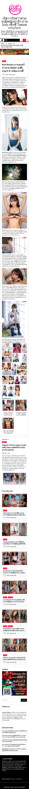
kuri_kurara (23, 342)
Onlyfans (10, 597)
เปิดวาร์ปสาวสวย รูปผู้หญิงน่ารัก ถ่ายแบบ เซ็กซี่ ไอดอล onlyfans (14, 23)
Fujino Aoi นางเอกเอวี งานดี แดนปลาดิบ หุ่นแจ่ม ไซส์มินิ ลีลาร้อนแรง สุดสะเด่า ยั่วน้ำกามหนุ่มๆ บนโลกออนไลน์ (14, 658)
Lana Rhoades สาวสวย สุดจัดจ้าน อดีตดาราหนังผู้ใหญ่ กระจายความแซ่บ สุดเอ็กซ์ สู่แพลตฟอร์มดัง (14, 601)
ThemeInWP (22, 787)
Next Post (4, 439)
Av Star (4, 61)
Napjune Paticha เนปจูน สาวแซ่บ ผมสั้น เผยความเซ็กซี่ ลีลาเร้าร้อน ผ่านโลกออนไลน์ (14, 447)
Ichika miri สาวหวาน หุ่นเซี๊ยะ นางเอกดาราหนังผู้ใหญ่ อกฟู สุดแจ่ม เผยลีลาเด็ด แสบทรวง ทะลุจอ (14, 514)
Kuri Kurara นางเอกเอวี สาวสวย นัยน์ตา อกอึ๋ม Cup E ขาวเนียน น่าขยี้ (13, 67)
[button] (21, 40)
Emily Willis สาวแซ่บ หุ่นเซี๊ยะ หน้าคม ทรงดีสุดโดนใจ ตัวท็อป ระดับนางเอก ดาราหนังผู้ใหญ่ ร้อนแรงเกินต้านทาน (14, 629)
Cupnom (4, 442)
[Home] (2, 40)
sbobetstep (19, 779)
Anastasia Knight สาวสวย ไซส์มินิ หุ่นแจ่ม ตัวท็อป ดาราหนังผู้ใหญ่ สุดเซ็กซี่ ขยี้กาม (14, 543)
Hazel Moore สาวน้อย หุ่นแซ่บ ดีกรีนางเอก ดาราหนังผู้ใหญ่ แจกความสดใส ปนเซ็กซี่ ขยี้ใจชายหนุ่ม (14, 572)
